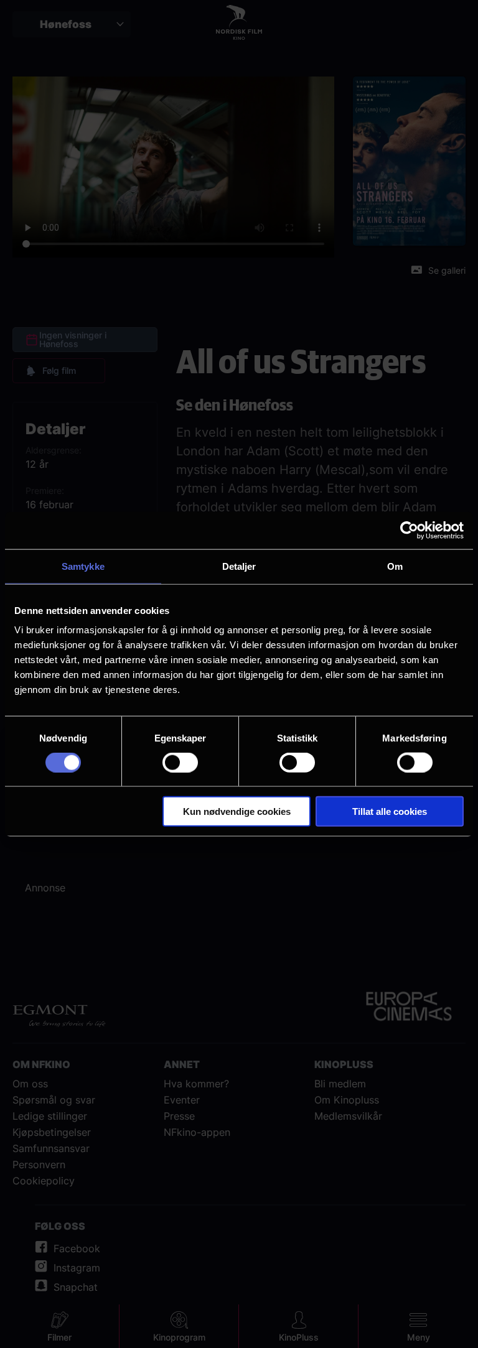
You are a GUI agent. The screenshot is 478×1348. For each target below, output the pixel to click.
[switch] (180, 762)
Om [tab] (395, 565)
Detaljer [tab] (239, 565)
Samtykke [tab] (83, 565)
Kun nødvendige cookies (237, 811)
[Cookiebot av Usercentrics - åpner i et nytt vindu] (409, 530)
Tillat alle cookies (389, 811)
